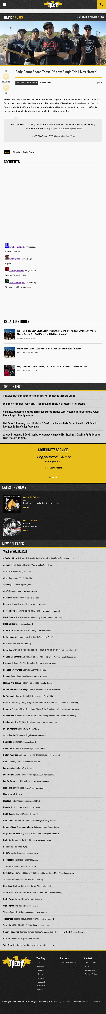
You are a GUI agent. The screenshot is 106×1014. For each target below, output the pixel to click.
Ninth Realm (8, 820)
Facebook (41, 982)
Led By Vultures (10, 781)
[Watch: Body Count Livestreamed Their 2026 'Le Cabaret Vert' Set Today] (9, 352)
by (45, 82)
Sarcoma (7, 866)
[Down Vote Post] (6, 87)
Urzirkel (6, 938)
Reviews (40, 966)
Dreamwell (8, 663)
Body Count (29, 152)
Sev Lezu (7, 879)
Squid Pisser (8, 892)
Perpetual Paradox (11, 833)
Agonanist (7, 564)
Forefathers (66, 1001)
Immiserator (8, 722)
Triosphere (8, 918)
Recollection (8, 859)
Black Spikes (9, 623)
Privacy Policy (91, 974)
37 (28, 507)
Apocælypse (8, 584)
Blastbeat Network (92, 1001)
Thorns (6, 912)
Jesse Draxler (9, 735)
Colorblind (7, 649)
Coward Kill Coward (12, 656)
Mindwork (7, 794)
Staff (87, 966)
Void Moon (7, 944)
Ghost (5, 702)
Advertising (90, 970)
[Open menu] (4, 4)
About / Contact (92, 962)
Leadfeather (8, 774)
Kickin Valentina (10, 754)
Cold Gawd (8, 643)
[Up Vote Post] (6, 76)
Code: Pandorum (10, 636)
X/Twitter (41, 985)
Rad (5, 846)
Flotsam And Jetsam (12, 682)
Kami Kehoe (8, 748)
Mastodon (7, 787)
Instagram (41, 978)
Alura (5, 577)
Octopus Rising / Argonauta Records (19, 826)
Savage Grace (9, 872)
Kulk (5, 761)
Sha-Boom (7, 885)
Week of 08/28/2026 (15, 551)
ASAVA (6, 591)
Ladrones (7, 767)
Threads (40, 989)
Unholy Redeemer (11, 931)
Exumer (6, 676)
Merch (40, 974)
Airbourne (7, 571)
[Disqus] (53, 205)
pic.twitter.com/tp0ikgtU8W (68, 128)
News (39, 962)
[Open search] (101, 4)
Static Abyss (8, 905)
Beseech (7, 604)
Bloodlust (17, 152)
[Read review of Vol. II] (12, 504)
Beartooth (7, 597)
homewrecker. (9, 715)
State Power (8, 898)
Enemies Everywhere (12, 669)
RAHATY (6, 853)
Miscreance (8, 800)
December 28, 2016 (65, 136)
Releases (40, 970)
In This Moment (10, 728)
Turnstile (7, 925)
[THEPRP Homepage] (53, 4)
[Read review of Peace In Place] (12, 527)
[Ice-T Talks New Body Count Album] (9, 334)
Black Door (8, 617)
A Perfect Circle (10, 558)
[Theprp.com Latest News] (16, 962)
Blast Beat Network (69, 962)
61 (28, 531)
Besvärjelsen (9, 610)
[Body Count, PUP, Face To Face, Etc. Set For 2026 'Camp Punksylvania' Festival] (9, 370)
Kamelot (7, 741)
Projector (7, 840)
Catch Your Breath (11, 630)
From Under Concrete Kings (15, 689)
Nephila (6, 807)
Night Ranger (9, 813)
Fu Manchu (8, 695)
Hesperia (7, 708)
